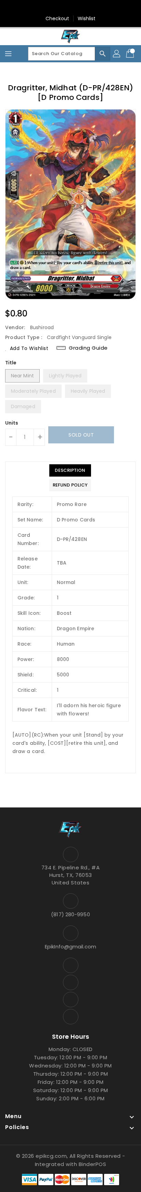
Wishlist (87, 18)
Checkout (57, 18)
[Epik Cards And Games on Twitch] (90, 8)
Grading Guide (88, 348)
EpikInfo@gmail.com (70, 946)
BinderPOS (92, 1164)
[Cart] (131, 54)
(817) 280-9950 (70, 914)
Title (11, 362)
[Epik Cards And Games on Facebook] (51, 8)
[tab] (70, 470)
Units (11, 422)
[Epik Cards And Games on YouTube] (64, 8)
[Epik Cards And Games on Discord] (77, 8)
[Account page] (117, 54)
